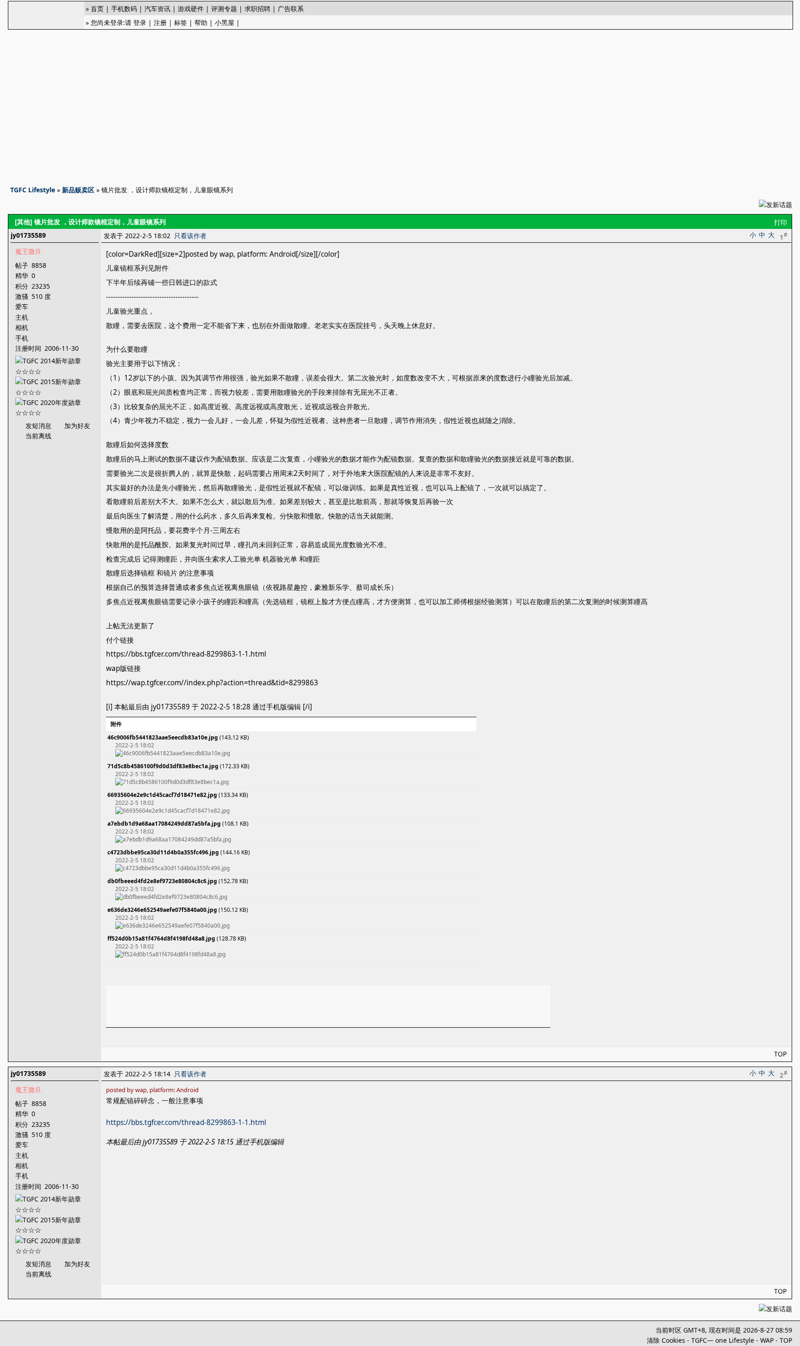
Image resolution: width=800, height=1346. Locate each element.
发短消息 (38, 425)
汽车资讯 (157, 8)
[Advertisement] (400, 105)
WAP (767, 1340)
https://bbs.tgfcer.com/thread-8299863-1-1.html (186, 1122)
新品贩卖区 (78, 189)
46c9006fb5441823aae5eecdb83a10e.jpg (162, 737)
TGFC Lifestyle (32, 189)
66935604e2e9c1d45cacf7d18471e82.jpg (162, 795)
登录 (139, 22)
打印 (780, 222)
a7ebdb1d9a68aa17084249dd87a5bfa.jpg (164, 824)
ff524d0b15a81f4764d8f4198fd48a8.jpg (161, 938)
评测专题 (224, 8)
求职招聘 (257, 8)
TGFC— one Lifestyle (722, 1340)
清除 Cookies (666, 1340)
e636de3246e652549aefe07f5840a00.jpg (162, 910)
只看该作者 (190, 235)
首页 (97, 8)
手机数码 (124, 8)
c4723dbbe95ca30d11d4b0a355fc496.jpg (163, 852)
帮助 (200, 22)
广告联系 (291, 8)
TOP (780, 1053)
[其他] (23, 221)
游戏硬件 (191, 8)
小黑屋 (224, 22)
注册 (160, 22)
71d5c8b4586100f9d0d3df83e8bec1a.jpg (163, 766)
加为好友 (77, 425)
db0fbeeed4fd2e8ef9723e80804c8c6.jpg (162, 881)
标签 (180, 22)
